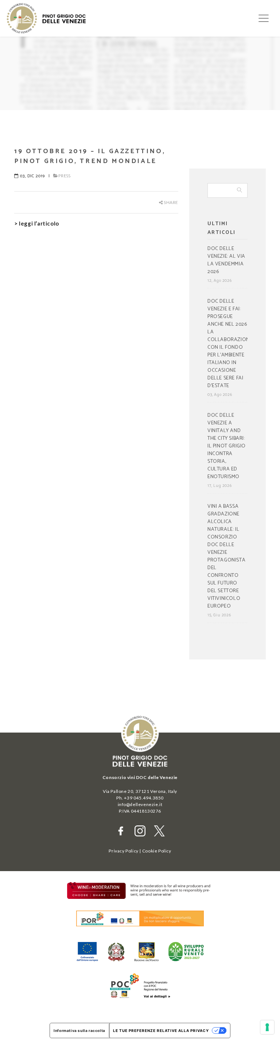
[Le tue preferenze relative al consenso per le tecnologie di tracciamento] (267, 1027)
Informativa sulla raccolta (79, 1030)
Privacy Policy (123, 851)
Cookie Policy (156, 851)
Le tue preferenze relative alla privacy (161, 1030)
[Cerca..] (239, 190)
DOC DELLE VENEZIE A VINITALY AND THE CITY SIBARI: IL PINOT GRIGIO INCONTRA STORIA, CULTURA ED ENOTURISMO (226, 446)
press (64, 176)
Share (170, 202)
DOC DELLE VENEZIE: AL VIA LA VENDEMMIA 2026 (226, 260)
